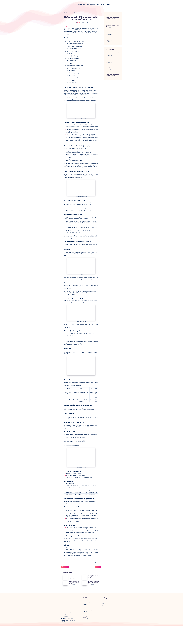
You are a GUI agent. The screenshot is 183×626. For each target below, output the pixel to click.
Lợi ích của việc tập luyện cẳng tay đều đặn (76, 43)
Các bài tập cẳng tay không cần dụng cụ (75, 51)
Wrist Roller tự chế (72, 70)
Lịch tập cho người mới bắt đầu (74, 73)
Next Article (98, 566)
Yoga (88, 4)
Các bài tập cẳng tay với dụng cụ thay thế (75, 65)
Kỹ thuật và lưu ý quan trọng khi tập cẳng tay (75, 77)
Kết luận (68, 83)
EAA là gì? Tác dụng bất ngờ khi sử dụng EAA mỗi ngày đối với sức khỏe (74, 582)
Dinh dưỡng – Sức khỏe (94, 4)
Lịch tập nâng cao (72, 75)
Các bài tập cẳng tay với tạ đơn (73, 58)
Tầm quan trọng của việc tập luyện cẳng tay (75, 41)
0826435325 (66, 616)
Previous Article (65, 566)
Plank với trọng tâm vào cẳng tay (74, 56)
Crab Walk (70, 53)
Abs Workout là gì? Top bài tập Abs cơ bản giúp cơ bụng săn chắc (93, 582)
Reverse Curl (71, 61)
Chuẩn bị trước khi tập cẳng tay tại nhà (74, 46)
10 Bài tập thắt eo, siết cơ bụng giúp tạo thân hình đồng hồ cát (74, 577)
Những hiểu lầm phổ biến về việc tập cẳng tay (76, 44)
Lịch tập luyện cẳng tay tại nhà (73, 72)
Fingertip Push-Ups (72, 55)
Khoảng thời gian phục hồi (73, 82)
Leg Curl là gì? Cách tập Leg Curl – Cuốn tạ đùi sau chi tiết (112, 60)
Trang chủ (80, 4)
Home (62, 12)
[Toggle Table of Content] (64, 40)
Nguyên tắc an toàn (72, 80)
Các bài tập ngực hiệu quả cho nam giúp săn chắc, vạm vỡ (112, 68)
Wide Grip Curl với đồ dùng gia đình (74, 68)
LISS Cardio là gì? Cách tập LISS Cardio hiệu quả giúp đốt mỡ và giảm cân (94, 576)
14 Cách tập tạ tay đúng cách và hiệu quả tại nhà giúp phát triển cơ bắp (112, 53)
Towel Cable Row (72, 67)
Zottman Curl (71, 63)
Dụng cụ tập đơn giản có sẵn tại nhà (74, 48)
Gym (84, 4)
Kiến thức (102, 4)
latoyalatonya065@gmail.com (68, 618)
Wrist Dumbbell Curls (72, 60)
